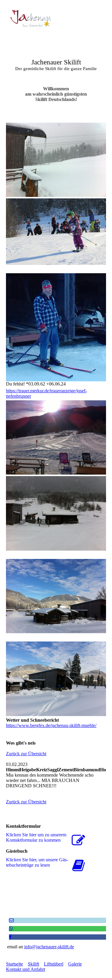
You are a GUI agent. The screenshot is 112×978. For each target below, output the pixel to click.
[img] (30, 18)
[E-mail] (11, 920)
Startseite (14, 963)
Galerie (75, 963)
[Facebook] (10, 936)
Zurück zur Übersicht (26, 753)
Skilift (33, 963)
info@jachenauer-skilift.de (49, 946)
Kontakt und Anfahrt (25, 969)
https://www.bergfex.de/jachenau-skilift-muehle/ (51, 725)
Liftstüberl (53, 963)
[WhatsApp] (11, 928)
